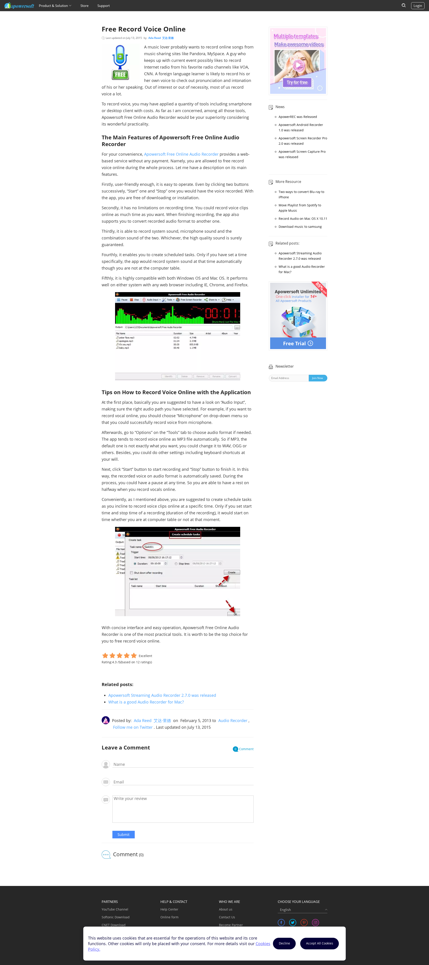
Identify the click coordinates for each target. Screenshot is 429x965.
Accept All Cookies (319, 943)
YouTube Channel (115, 909)
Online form (169, 917)
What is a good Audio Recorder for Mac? (146, 702)
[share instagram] (315, 922)
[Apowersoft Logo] (19, 5)
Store (84, 5)
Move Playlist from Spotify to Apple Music (300, 208)
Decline (284, 943)
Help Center (169, 909)
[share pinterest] (304, 922)
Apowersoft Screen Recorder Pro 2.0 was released (303, 141)
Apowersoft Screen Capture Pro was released (302, 154)
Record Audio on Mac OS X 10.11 (303, 218)
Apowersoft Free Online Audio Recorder (181, 154)
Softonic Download (116, 917)
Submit (124, 834)
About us (225, 909)
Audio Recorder (232, 720)
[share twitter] (292, 922)
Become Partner (231, 925)
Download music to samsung (300, 226)
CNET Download (114, 925)
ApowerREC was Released (298, 117)
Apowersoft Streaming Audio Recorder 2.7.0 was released (162, 695)
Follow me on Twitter (133, 727)
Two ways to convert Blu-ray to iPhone (301, 194)
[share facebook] (281, 922)
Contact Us (227, 917)
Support (103, 5)
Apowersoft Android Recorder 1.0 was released (301, 127)
